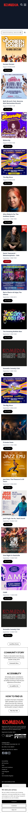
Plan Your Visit (14, 710)
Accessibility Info (14, 686)
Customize (14, 805)
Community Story (14, 663)
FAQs (3, 765)
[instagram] (6, 753)
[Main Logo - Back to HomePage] (9, 4)
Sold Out (7, 261)
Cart (3, 773)
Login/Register (5, 771)
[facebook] (3, 753)
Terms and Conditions (7, 767)
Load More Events (14, 644)
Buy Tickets (8, 70)
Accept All (14, 801)
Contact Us (4, 769)
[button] (21, 4)
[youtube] (9, 753)
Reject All (14, 809)
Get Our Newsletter (8, 781)
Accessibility (5, 761)
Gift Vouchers (5, 763)
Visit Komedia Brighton (7, 775)
